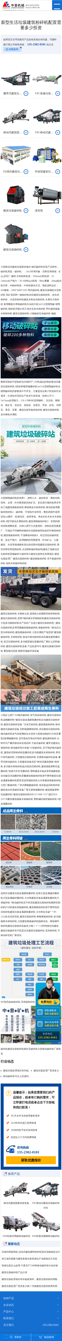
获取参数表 (51, 1012)
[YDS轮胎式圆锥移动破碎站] (46, 1223)
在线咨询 (13, 49)
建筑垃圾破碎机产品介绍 (14, 1272)
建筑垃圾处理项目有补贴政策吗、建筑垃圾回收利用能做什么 (31, 1279)
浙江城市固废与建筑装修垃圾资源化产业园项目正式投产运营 (31, 1259)
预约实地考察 (51, 1024)
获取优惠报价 (31, 1160)
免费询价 (47, 1001)
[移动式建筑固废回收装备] (16, 1190)
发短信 (17, 1337)
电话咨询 (49, 1337)
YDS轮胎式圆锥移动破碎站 (46, 1236)
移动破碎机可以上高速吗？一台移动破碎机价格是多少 (31, 1076)
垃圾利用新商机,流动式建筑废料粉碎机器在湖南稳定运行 (31, 1252)
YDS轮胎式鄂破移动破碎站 (16, 1236)
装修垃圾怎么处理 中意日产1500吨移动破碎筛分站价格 (30, 1265)
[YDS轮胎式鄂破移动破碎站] (16, 1223)
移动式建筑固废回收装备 (16, 1203)
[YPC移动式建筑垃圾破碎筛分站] (46, 1190)
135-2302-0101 (36, 44)
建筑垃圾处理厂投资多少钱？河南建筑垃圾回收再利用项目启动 (31, 1286)
